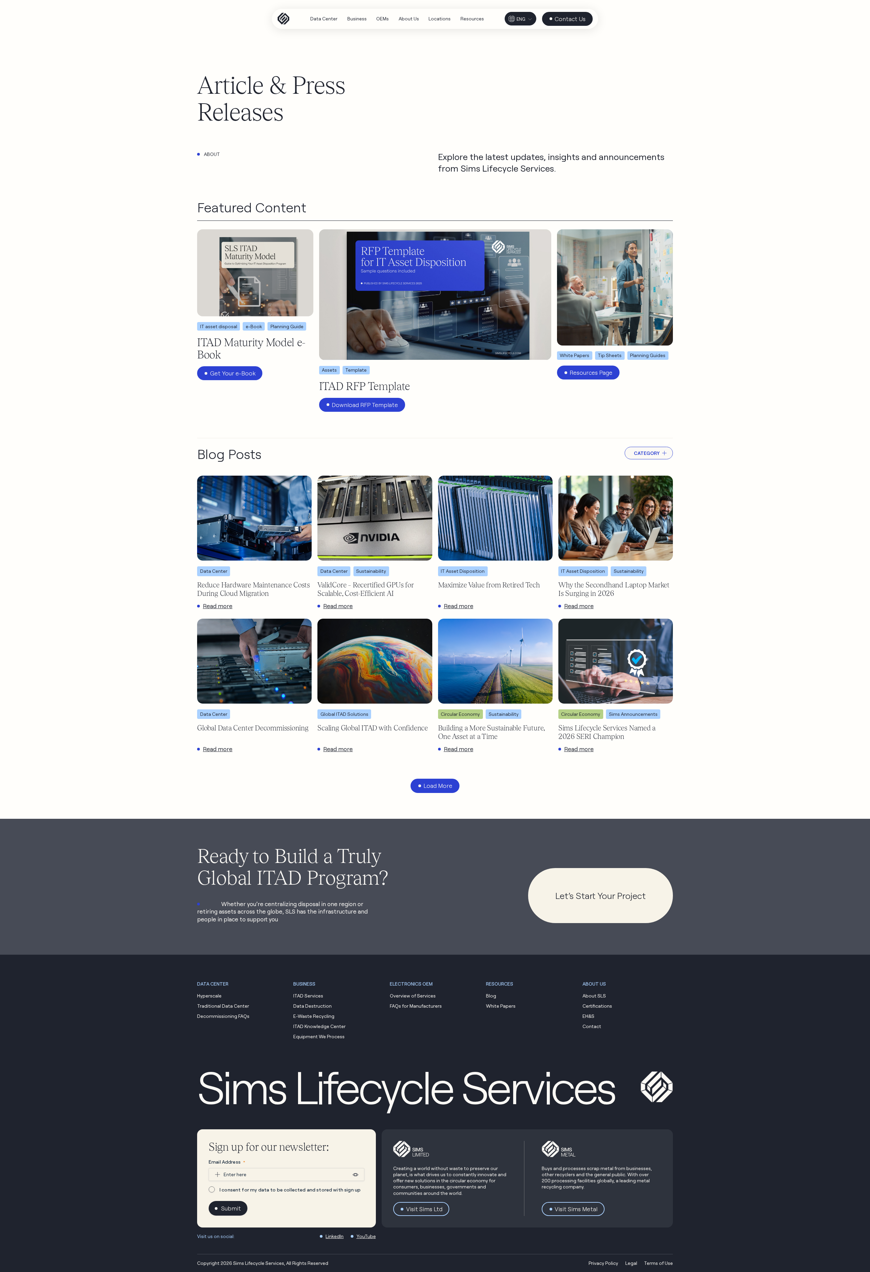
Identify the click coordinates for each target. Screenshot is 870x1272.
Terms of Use (658, 1263)
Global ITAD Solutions (344, 714)
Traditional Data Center (223, 1006)
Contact (591, 1026)
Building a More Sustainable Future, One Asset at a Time (491, 732)
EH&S (588, 1016)
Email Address (227, 1162)
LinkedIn (335, 1236)
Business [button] (304, 984)
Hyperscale (209, 996)
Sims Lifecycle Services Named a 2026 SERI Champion (607, 732)
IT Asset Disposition (463, 571)
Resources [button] (499, 984)
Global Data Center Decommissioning (253, 728)
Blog (491, 996)
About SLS (594, 996)
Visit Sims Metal (576, 1209)
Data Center (213, 571)
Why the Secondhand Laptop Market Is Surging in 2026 (613, 589)
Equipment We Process (319, 1036)
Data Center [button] (212, 984)
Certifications (597, 1006)
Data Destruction (312, 1006)
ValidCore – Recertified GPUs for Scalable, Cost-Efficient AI (365, 589)
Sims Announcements (633, 714)
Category (647, 453)
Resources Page (591, 372)
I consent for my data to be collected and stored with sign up (290, 1189)
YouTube (366, 1236)
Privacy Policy (603, 1263)
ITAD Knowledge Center (319, 1026)
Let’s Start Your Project (600, 895)
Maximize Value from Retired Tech (489, 585)
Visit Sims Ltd (424, 1209)
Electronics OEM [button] (411, 984)
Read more (217, 606)
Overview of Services (413, 996)
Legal (631, 1263)
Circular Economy (460, 714)
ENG (521, 19)
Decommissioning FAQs (223, 1016)
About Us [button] (594, 984)
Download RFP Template (365, 404)
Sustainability (371, 571)
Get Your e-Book (233, 373)
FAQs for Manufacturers (416, 1006)
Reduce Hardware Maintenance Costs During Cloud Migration (253, 589)
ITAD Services (308, 996)
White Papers (501, 1006)
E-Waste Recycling (313, 1016)
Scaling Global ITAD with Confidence (372, 728)
